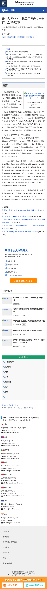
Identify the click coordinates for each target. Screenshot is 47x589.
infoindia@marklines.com (11, 523)
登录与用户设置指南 (10, 542)
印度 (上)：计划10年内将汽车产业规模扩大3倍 (20, 231)
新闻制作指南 (7, 563)
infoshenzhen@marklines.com (13, 496)
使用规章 (6, 547)
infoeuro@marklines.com (11, 471)
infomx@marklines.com (11, 458)
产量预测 (21, 37)
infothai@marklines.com (11, 509)
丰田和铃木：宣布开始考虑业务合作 (16, 216)
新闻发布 (6, 537)
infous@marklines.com (11, 445)
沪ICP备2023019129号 (27, 573)
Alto (4, 37)
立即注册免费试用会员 (22, 281)
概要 (8, 49)
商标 (4, 558)
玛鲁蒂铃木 (11, 37)
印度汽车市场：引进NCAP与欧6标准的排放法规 (20, 210)
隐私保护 (6, 552)
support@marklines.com (11, 432)
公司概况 (6, 531)
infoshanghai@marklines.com (13, 483)
